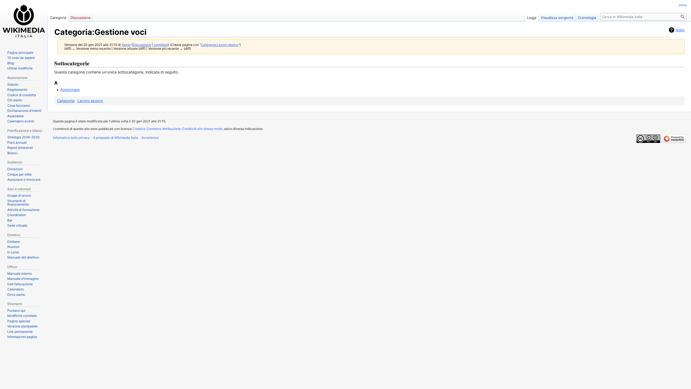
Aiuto (680, 30)
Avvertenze (150, 138)
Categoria (65, 100)
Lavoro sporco (90, 100)
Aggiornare (70, 89)
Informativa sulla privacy (71, 138)
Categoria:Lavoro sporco (219, 45)
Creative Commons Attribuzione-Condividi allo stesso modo (177, 129)
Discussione (142, 45)
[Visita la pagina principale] (23, 21)
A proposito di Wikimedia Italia (115, 138)
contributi (161, 45)
